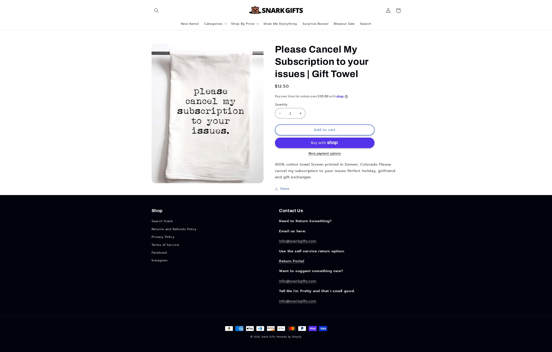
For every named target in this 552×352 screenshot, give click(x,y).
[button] (157, 11)
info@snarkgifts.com (297, 241)
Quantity (281, 104)
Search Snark (162, 221)
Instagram (160, 260)
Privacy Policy (163, 236)
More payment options (325, 153)
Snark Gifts (268, 336)
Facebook (159, 252)
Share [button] (284, 188)
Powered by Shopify (289, 336)
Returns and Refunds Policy (174, 229)
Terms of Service (165, 244)
